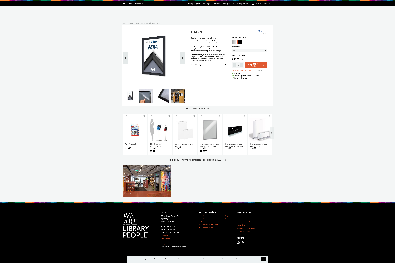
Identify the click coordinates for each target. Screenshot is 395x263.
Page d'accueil (128, 23)
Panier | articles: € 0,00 (263, 4)
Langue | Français (193, 4)
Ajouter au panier (253, 65)
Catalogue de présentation (246, 231)
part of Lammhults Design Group (170, 245)
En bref (239, 216)
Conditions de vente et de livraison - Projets (214, 216)
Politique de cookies (206, 227)
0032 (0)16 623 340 (240, 70)
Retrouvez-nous (242, 219)
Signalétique (150, 23)
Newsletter (241, 225)
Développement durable (245, 222)
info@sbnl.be (165, 235)
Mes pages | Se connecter (212, 4)
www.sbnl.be (165, 238)
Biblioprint (227, 4)
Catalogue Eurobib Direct (246, 228)
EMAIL (252, 70)
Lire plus (243, 259)
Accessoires (139, 23)
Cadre (159, 23)
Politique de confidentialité (208, 224)
